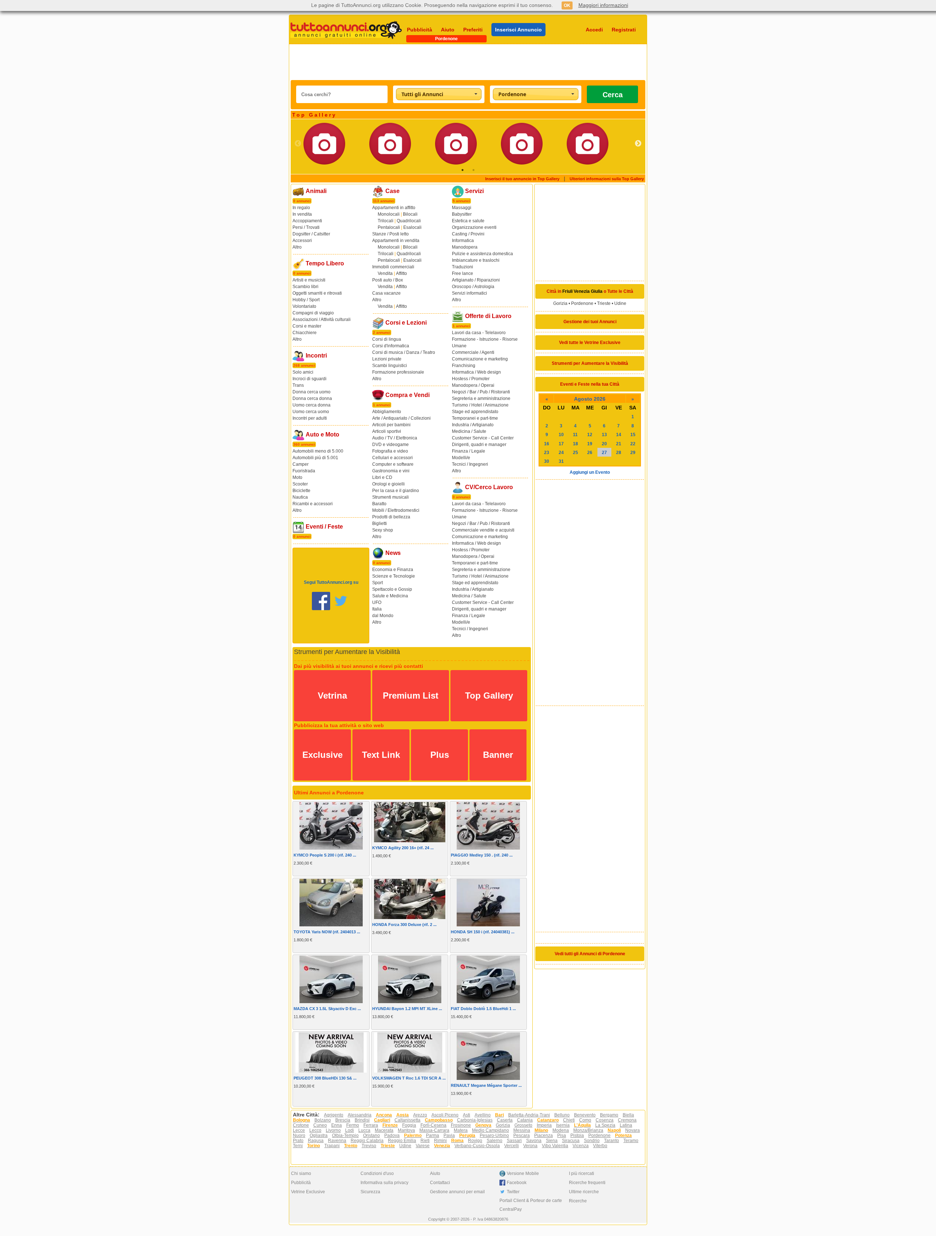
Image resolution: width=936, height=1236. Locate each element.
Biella (628, 1115)
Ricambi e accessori (312, 503)
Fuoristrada (303, 470)
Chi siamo (301, 1173)
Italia (377, 609)
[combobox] (439, 94)
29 (632, 452)
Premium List (410, 695)
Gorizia (560, 303)
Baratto (379, 503)
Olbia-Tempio (345, 1135)
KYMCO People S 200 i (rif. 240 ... (325, 855)
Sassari (514, 1140)
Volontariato (304, 306)
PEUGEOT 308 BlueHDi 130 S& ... (325, 1078)
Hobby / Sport (306, 299)
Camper (300, 464)
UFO (376, 602)
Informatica (463, 240)
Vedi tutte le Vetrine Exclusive (589, 342)
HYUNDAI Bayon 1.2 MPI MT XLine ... (407, 1008)
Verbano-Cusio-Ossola (477, 1145)
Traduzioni (462, 266)
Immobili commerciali (393, 266)
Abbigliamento (386, 411)
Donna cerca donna (312, 398)
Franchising (463, 365)
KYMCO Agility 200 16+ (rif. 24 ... (403, 848)
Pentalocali (389, 227)
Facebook (516, 1182)
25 (575, 452)
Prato (298, 1140)
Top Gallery (489, 695)
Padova (392, 1135)
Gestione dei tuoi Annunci (589, 321)
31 (561, 461)
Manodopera (465, 247)
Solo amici (302, 372)
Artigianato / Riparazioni (476, 280)
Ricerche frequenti (587, 1182)
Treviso (369, 1145)
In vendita (302, 214)
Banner (498, 755)
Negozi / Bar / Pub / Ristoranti (481, 391)
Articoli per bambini (391, 424)
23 (546, 452)
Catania (525, 1120)
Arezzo (420, 1115)
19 (589, 443)
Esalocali (412, 227)
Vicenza (581, 1145)
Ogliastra (319, 1135)
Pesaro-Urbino (494, 1135)
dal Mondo (382, 615)
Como (585, 1120)
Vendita (385, 273)
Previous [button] (298, 143)
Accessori (302, 240)
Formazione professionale (398, 372)
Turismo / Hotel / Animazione (480, 405)
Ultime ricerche (584, 1191)
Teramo (630, 1140)
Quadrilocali (409, 220)
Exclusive (322, 755)
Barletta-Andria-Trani (529, 1115)
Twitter (513, 1191)
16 (546, 443)
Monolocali (389, 214)
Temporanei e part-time (475, 418)
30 (546, 461)
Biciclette (301, 490)
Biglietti (379, 523)
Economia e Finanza (392, 569)
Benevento (585, 1115)
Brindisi (362, 1120)
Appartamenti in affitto (393, 207)
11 (575, 434)
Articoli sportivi (386, 431)
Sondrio (592, 1140)
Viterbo (600, 1145)
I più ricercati (581, 1173)
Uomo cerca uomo (310, 411)
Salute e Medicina (390, 595)
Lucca (364, 1130)
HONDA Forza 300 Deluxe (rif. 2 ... (404, 924)
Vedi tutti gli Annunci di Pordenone (590, 953)
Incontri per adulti (309, 418)
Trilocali (385, 220)
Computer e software (393, 464)
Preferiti (473, 30)
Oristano (371, 1135)
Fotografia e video (390, 451)
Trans (298, 385)
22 (632, 443)
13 (604, 434)
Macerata (384, 1130)
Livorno (333, 1130)
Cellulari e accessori (392, 457)
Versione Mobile (523, 1173)
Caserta (505, 1120)
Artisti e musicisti (308, 280)
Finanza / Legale (468, 451)
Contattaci (440, 1182)
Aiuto (447, 30)
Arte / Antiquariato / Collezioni (401, 418)
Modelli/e (461, 457)
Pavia (449, 1135)
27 (604, 452)
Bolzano (322, 1120)
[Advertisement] (468, 62)
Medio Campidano (490, 1130)
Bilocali (410, 214)
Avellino (483, 1115)
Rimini (440, 1140)
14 (618, 434)
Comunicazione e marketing (480, 359)
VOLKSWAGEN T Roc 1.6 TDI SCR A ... (409, 1078)
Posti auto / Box (387, 280)
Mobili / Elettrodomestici (395, 510)
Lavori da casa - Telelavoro (479, 332)
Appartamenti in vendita (395, 240)
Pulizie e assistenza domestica (482, 253)
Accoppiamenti (307, 220)
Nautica (300, 497)
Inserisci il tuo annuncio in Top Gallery (522, 179)
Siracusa (571, 1140)
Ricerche (578, 1200)
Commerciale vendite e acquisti (483, 530)
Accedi (594, 30)
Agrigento (333, 1115)
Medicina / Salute (469, 431)
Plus (439, 755)
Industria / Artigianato (473, 424)
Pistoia (577, 1135)
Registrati (624, 30)
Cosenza (605, 1120)
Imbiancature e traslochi (475, 260)
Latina (626, 1125)
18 (575, 443)
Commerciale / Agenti (473, 352)
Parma (432, 1135)
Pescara (521, 1135)
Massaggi (461, 207)
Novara (632, 1130)
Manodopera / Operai (473, 385)
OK (567, 5)
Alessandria (359, 1115)
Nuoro (299, 1135)
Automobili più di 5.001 (315, 457)
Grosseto (523, 1125)
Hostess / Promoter (471, 378)
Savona (533, 1140)
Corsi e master (306, 326)
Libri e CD (382, 477)
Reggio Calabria (367, 1140)
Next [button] (638, 143)
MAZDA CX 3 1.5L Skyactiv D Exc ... (327, 1008)
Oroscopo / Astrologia (473, 286)
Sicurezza (370, 1191)
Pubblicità (419, 30)
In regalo (301, 207)
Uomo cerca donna (311, 405)
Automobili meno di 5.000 (317, 451)
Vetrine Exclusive (308, 1191)
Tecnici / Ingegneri (470, 464)
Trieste (604, 303)
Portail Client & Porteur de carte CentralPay (530, 1205)
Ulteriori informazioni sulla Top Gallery (607, 179)
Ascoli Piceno (444, 1115)
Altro (297, 247)
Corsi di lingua (386, 339)
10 (561, 434)
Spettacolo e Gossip (392, 589)
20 (604, 443)
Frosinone (461, 1125)
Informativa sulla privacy (384, 1182)
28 (618, 452)
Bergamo (609, 1115)
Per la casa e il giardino (395, 490)
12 (589, 434)
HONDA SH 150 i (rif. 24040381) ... (482, 932)
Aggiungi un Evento (590, 472)
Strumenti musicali (390, 497)
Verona (530, 1145)
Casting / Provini (468, 234)
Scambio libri (305, 286)
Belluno (562, 1115)
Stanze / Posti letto (390, 234)
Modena (560, 1130)
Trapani (332, 1145)
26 (589, 452)
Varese (423, 1145)
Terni (298, 1145)
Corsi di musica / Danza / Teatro (403, 352)
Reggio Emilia (402, 1140)
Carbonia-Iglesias (474, 1120)
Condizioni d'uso (377, 1173)
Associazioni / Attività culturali (321, 319)
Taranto (611, 1140)
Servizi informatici (469, 293)
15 (632, 434)
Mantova (406, 1130)
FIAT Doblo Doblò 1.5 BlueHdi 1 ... (483, 1008)
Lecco (315, 1130)
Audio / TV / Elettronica (394, 438)
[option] (336, 144)
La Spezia (605, 1125)
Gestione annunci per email (457, 1191)
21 (618, 443)
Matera (461, 1130)
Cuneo (320, 1125)
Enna (336, 1125)
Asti (466, 1115)
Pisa (561, 1135)
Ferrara (370, 1125)
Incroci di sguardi (309, 378)
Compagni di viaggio (313, 312)
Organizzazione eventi (474, 227)
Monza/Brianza (588, 1130)
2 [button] (473, 170)
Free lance (462, 273)
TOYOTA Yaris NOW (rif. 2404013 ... (327, 932)
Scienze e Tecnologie (393, 576)
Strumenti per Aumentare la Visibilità (590, 363)
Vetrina (332, 695)
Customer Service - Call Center (483, 438)
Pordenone (582, 303)
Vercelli (511, 1145)
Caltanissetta (407, 1120)
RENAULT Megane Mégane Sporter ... (486, 1085)
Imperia (544, 1125)
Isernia (563, 1125)
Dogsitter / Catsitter (311, 234)
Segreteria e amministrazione (481, 398)
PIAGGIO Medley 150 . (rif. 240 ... (482, 855)
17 (561, 443)
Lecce (299, 1130)
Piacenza (543, 1135)
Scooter (300, 484)
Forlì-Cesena (433, 1125)
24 (561, 452)
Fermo (352, 1125)
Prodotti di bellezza (391, 516)
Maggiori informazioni (603, 5)
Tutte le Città (620, 291)
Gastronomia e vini (391, 470)
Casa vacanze (386, 293)
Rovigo (475, 1140)
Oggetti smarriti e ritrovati (317, 293)
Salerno (494, 1140)
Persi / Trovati (306, 227)
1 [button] (462, 170)
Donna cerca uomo (311, 391)
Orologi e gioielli (388, 484)
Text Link (381, 755)
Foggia (409, 1125)
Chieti (569, 1120)
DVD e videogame (390, 444)
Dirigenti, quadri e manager (479, 444)
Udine (620, 303)
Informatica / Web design (476, 372)
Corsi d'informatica (390, 345)
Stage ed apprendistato (475, 411)
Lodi (349, 1130)
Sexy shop (382, 530)
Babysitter (462, 214)
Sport (377, 582)
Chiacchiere (304, 332)
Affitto (401, 273)
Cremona (627, 1120)
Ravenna (337, 1140)
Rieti (425, 1140)
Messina (521, 1130)
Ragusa (316, 1140)
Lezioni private (386, 359)
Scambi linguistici (389, 365)
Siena (552, 1140)
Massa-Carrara (434, 1130)
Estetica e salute (468, 220)
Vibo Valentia (555, 1145)
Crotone (301, 1125)
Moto (297, 477)
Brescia (342, 1120)
